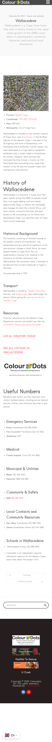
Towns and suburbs (35, 16)
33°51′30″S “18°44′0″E (27, 119)
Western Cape (21, 115)
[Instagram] (28, 692)
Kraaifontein (27, 137)
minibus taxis (21, 294)
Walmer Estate (25, 581)
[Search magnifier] (45, 605)
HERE (36, 559)
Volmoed (27, 575)
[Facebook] (23, 692)
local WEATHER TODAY (19, 336)
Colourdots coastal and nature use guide (21, 324)
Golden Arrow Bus (36, 291)
